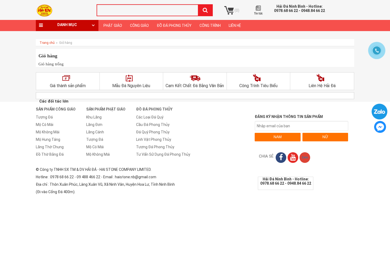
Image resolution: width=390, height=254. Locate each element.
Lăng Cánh (95, 132)
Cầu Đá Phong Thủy (153, 124)
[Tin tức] (258, 10)
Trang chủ (47, 43)
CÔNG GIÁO (139, 25)
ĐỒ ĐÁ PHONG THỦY (174, 25)
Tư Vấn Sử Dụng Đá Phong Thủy (163, 154)
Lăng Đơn (94, 124)
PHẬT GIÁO (112, 25)
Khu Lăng (94, 117)
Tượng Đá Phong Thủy (155, 147)
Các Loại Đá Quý (149, 117)
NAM (278, 137)
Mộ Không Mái (47, 132)
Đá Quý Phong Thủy (153, 132)
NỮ (325, 137)
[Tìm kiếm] (205, 10)
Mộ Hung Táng (48, 139)
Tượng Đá (44, 117)
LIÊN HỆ (235, 25)
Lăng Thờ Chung (50, 147)
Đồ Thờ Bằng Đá (50, 154)
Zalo (305, 157)
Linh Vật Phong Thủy (153, 139)
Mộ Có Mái (44, 124)
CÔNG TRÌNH (210, 25)
